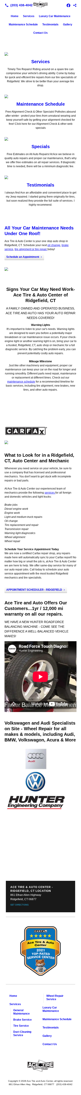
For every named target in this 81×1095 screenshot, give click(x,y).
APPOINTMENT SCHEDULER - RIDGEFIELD (34, 589)
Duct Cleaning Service (22, 1033)
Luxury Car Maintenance (54, 16)
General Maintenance (21, 1012)
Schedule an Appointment (22, 256)
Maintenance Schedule (23, 24)
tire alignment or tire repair (31, 249)
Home (14, 16)
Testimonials (50, 24)
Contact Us (40, 32)
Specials (41, 146)
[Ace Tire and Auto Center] (40, 4)
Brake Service (22, 1019)
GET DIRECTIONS (19, 905)
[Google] (75, 5)
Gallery (67, 24)
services (50, 492)
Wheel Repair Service (54, 997)
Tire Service (21, 1025)
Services (28, 16)
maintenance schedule (21, 381)
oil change (53, 245)
